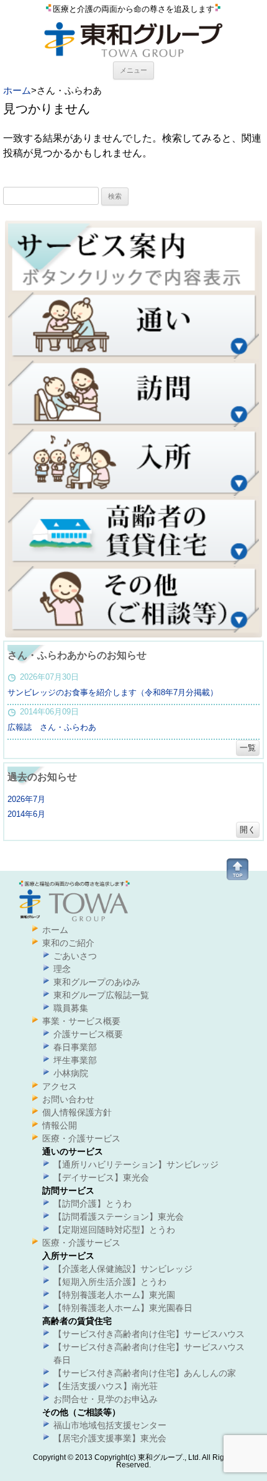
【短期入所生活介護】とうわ (109, 1282)
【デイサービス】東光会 (101, 1177)
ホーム (17, 90)
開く (248, 829)
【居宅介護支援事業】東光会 (109, 1438)
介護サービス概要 (88, 1034)
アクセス (59, 1086)
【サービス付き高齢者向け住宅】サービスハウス (149, 1334)
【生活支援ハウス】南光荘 (105, 1386)
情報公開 (59, 1125)
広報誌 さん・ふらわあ (51, 727)
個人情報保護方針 (77, 1112)
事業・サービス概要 (81, 1021)
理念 (62, 969)
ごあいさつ (75, 956)
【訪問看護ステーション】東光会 (118, 1217)
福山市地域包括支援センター (109, 1425)
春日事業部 (75, 1047)
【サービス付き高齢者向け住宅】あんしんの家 (144, 1373)
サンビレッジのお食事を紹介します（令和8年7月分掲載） (112, 692)
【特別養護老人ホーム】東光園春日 (122, 1308)
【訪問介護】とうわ (92, 1204)
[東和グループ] (133, 57)
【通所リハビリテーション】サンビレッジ (136, 1164)
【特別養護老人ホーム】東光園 (114, 1295)
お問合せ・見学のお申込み (105, 1399)
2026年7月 (26, 799)
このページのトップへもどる (237, 869)
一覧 (248, 747)
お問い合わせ (68, 1099)
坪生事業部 (75, 1060)
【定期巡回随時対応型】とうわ (114, 1230)
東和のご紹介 (68, 943)
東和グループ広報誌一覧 (101, 995)
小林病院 (70, 1073)
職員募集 (70, 1008)
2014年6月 (26, 814)
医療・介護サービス (81, 1138)
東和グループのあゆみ (96, 982)
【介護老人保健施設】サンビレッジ (122, 1269)
